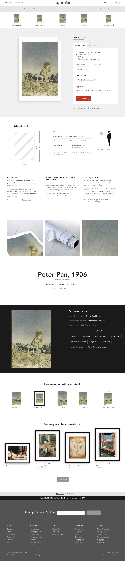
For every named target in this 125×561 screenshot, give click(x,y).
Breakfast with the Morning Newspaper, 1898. (45, 465)
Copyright (100, 540)
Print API (108, 552)
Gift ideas (55, 532)
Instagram (78, 542)
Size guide (98, 64)
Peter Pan (106, 342)
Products (19, 3)
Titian (7, 467)
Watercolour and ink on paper (98, 347)
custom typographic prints (39, 555)
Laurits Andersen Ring (42, 467)
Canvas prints (34, 534)
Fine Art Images (100, 336)
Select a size (88, 64)
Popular (7, 9)
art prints (96, 59)
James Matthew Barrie (78, 342)
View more (62, 479)
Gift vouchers (56, 529)
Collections (36, 9)
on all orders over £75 (62, 498)
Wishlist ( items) (58, 534)
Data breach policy (103, 537)
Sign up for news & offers (39, 512)
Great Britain (115, 336)
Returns (9, 542)
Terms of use (101, 534)
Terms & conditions (104, 529)
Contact (9, 529)
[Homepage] (62, 3)
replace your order (101, 200)
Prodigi (116, 552)
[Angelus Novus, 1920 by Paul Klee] (77, 447)
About (9, 532)
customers (49, 198)
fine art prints (26, 200)
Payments (10, 537)
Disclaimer (101, 542)
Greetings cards (35, 542)
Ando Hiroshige (100, 467)
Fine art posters (35, 529)
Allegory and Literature (78, 331)
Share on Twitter (95, 108)
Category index (80, 540)
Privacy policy (102, 532)
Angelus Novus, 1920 (73, 466)
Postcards (33, 540)
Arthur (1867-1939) (97, 331)
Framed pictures (35, 532)
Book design (86, 336)
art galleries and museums (65, 190)
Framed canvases (36, 537)
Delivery (87, 189)
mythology (94, 342)
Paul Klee (68, 467)
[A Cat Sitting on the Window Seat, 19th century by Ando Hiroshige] (107, 445)
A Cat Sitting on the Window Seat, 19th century (107, 465)
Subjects (17, 9)
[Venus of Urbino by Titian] (17, 453)
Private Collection (77, 347)
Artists (26, 9)
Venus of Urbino (11, 466)
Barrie (111, 331)
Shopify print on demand (110, 555)
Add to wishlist (80, 108)
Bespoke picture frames (23, 555)
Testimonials (11, 534)
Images (8, 3)
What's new (34, 545)
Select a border (81, 75)
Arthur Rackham (78, 40)
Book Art (73, 336)
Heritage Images (97, 320)
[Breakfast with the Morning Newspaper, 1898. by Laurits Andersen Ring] (47, 445)
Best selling (79, 529)
